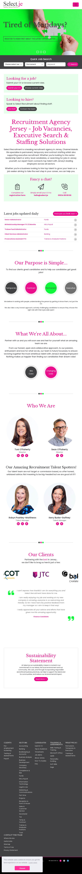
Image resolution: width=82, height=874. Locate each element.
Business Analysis (25, 757)
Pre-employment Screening (9, 748)
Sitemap (7, 844)
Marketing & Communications (25, 791)
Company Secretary (23, 766)
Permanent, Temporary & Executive (70, 748)
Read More (40, 679)
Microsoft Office (56, 753)
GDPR (52, 756)
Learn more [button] (33, 863)
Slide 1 (37, 52)
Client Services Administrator (16, 234)
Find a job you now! (64, 214)
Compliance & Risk (24, 772)
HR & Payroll (48, 224)
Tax (20, 817)
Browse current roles (34, 88)
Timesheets (39, 752)
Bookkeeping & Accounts (24, 753)
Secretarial (23, 814)
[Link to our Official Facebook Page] (60, 860)
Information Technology (23, 783)
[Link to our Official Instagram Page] (68, 860)
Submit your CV (14, 88)
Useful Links (8, 841)
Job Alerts (38, 755)
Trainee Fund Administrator (15, 229)
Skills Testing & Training (55, 749)
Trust (21, 833)
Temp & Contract (22, 821)
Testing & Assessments (9, 754)
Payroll (6, 759)
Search (73, 64)
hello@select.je (41, 195)
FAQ (36, 764)
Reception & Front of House (24, 802)
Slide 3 (44, 52)
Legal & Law (23, 787)
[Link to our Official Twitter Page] (64, 860)
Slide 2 (41, 52)
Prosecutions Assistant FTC (15, 239)
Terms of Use (9, 847)
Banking (47, 234)
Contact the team (27, 109)
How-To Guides (40, 761)
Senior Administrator (13, 220)
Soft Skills (53, 764)
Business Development (24, 761)
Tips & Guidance (41, 749)
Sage (52, 767)
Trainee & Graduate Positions (55, 239)
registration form (17, 195)
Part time (22, 795)
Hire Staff (12, 109)
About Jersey (40, 758)
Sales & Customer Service (23, 808)
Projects (22, 798)
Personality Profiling (54, 760)
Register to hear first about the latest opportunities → (30, 39)
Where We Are (9, 838)
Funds (46, 220)
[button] (6, 577)
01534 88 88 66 (64, 195)
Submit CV (39, 746)
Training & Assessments (70, 754)
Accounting (23, 746)
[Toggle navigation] (76, 4)
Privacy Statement (11, 850)
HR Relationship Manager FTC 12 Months (20, 224)
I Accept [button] (22, 868)
